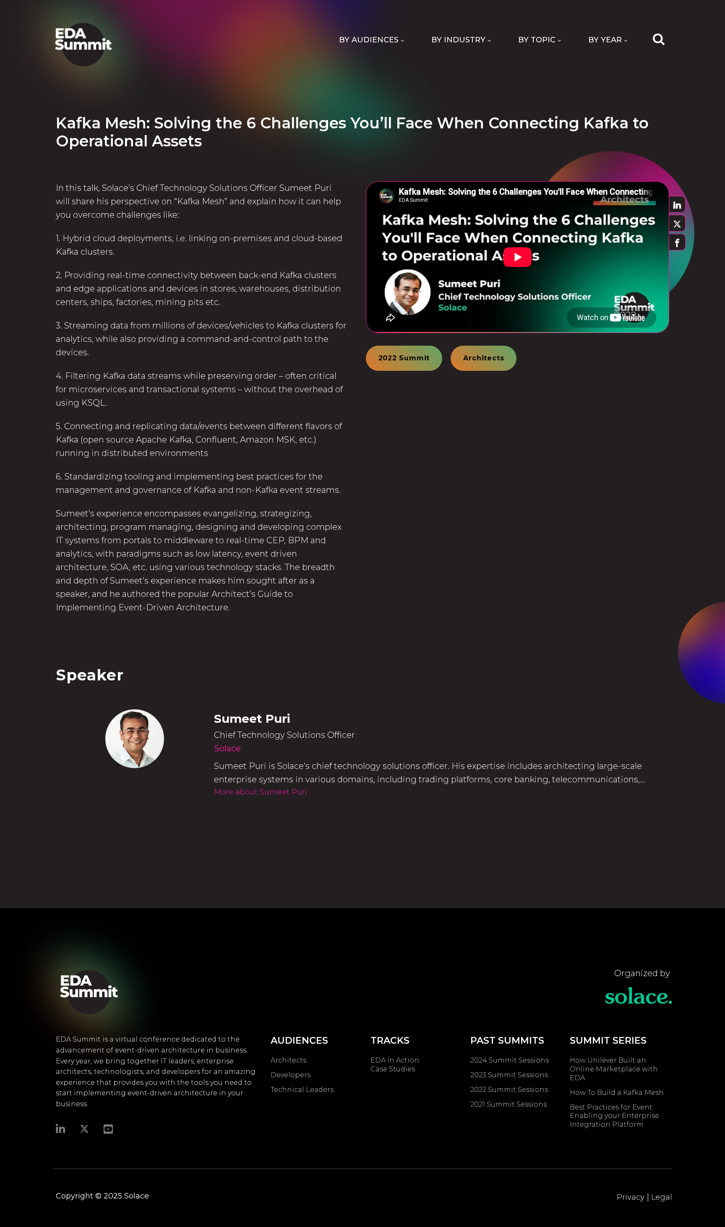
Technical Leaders (302, 1090)
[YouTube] (108, 1128)
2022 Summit (404, 358)
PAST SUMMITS (507, 1040)
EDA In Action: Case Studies (395, 1064)
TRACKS (389, 1040)
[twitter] (84, 1128)
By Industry (458, 39)
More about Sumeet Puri (260, 792)
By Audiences (369, 39)
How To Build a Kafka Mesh (618, 1093)
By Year (605, 39)
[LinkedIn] (60, 1128)
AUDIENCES (299, 1040)
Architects (483, 358)
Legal (661, 1197)
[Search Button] (658, 38)
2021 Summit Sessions (508, 1104)
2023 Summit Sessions (509, 1075)
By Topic (536, 39)
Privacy (630, 1197)
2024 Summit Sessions (509, 1060)
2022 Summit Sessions (509, 1090)
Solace (227, 748)
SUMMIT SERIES (608, 1040)
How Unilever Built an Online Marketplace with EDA (614, 1069)
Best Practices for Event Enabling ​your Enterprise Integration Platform (614, 1116)
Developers (290, 1075)
